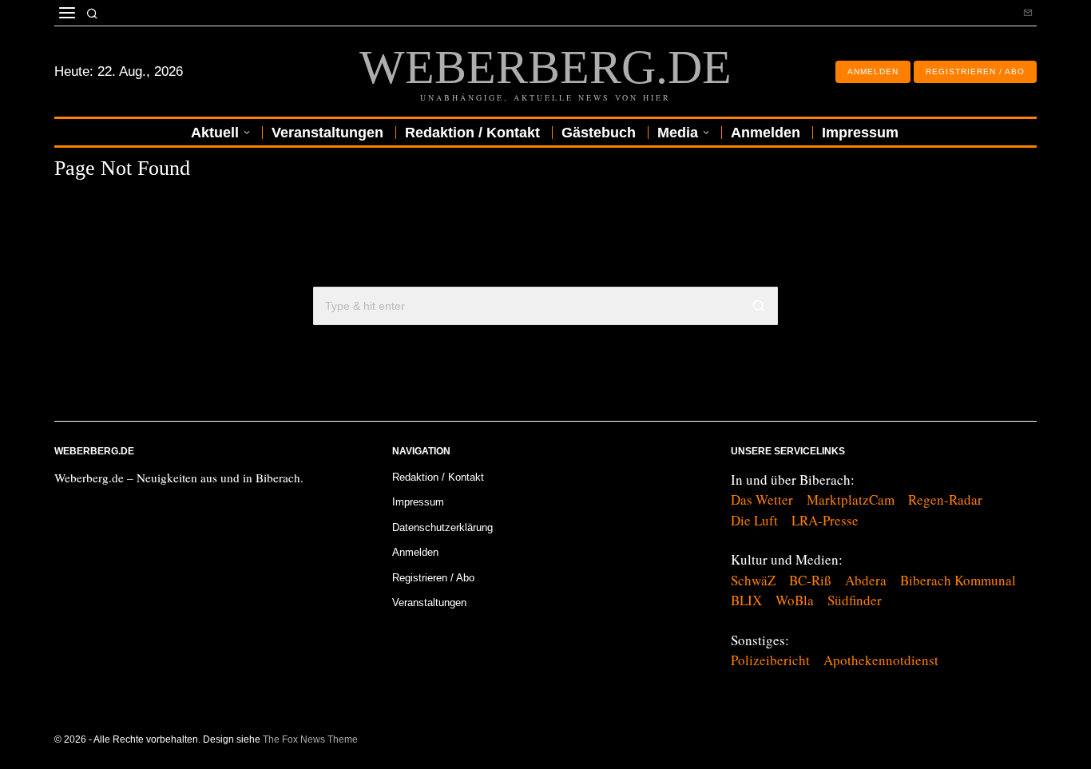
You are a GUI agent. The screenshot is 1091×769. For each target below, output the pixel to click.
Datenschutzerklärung (442, 527)
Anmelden (415, 552)
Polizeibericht (770, 660)
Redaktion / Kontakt (438, 477)
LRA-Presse (825, 520)
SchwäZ (753, 580)
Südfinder (854, 600)
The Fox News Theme (310, 739)
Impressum (418, 502)
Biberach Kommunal (958, 580)
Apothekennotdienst (880, 660)
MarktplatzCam (851, 499)
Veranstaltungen (429, 602)
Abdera (866, 580)
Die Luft (754, 520)
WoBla (795, 600)
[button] (759, 306)
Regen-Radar (945, 499)
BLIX (746, 600)
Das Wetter (762, 499)
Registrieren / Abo (433, 578)
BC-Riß (810, 580)
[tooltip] (1028, 13)
